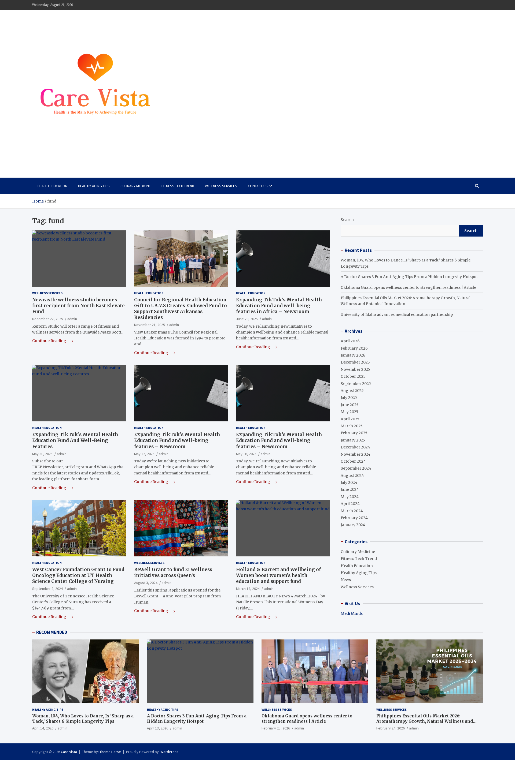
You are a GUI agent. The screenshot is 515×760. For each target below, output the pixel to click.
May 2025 (349, 411)
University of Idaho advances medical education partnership (397, 314)
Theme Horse (110, 751)
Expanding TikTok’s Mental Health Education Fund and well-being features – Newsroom (177, 440)
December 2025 (355, 362)
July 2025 (349, 397)
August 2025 (352, 390)
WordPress (169, 751)
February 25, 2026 (276, 728)
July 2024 (349, 482)
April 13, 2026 (157, 728)
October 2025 (353, 376)
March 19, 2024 (248, 588)
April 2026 (350, 341)
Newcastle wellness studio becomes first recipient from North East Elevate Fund (78, 306)
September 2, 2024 (47, 588)
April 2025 (350, 419)
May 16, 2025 (246, 453)
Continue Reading (49, 340)
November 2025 (355, 369)
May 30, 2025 (42, 453)
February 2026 (354, 348)
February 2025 (354, 432)
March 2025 (352, 426)
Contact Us (258, 186)
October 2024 (353, 461)
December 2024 (355, 447)
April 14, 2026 (42, 728)
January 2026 (353, 355)
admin (72, 318)
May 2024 (350, 496)
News (346, 579)
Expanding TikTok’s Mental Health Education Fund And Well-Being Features (75, 440)
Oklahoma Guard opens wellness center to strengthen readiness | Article (408, 287)
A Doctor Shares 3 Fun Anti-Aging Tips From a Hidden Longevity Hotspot (409, 276)
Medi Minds (352, 613)
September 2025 (356, 383)
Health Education (52, 186)
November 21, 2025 (149, 324)
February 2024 (354, 517)
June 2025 (350, 404)
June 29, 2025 (247, 318)
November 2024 (355, 454)
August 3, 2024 (145, 582)
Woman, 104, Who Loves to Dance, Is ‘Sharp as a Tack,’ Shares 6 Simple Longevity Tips (83, 718)
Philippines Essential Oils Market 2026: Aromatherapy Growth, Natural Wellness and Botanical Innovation (424, 721)
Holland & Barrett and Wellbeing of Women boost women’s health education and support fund (278, 575)
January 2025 (353, 440)
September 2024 (356, 468)
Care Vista (53, 154)
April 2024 (350, 503)
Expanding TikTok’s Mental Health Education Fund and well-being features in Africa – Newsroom (279, 306)
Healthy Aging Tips (94, 186)
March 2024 (352, 510)
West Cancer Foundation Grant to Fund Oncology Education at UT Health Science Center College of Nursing (78, 575)
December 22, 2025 (47, 318)
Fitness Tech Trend (177, 186)
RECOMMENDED (51, 632)
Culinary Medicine (135, 186)
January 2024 (353, 524)
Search (347, 219)
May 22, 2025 (144, 453)
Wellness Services (221, 186)
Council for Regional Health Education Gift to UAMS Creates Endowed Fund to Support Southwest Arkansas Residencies (180, 308)
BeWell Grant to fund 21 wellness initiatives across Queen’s (173, 572)
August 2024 (352, 475)
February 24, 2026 (390, 728)
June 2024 (350, 489)
